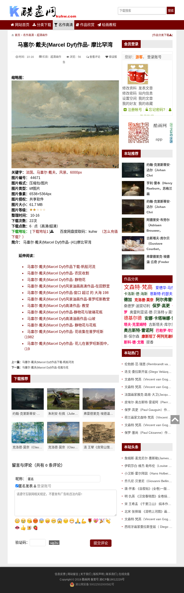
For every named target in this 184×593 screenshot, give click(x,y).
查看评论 (94, 56)
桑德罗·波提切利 (137, 306)
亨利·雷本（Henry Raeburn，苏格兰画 (159, 188)
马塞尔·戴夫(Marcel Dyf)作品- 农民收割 (58, 273)
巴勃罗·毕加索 (167, 330)
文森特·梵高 (139, 287)
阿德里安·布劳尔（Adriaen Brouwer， (158, 225)
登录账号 (154, 57)
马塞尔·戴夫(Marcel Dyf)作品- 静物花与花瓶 (61, 325)
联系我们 (111, 574)
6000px (76, 172)
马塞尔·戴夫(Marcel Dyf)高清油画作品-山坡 (61, 319)
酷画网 (86, 579)
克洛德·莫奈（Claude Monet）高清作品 (40, 447)
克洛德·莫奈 (143, 300)
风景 (62, 172)
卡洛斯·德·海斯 (136, 294)
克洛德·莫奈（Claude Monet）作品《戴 (76, 447)
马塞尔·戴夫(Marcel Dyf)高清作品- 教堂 (58, 306)
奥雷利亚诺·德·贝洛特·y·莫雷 (153, 312)
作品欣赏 (86, 25)
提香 (149, 342)
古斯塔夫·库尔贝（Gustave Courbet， (158, 243)
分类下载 (43, 25)
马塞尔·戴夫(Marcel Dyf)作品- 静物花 (56, 280)
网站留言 (73, 574)
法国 (29, 172)
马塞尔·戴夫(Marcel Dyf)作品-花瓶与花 (45, 367)
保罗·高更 (161, 306)
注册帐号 (134, 110)
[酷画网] (43, 11)
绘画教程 (108, 25)
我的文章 (145, 98)
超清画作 (42, 35)
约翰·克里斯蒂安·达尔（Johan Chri (37, 413)
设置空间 (129, 98)
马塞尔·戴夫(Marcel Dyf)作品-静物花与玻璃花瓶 (65, 312)
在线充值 (124, 574)
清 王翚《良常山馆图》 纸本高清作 (108, 447)
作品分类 (131, 279)
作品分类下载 (161, 35)
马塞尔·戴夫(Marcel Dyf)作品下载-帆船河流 (61, 267)
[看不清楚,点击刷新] (54, 542)
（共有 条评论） (48, 465)
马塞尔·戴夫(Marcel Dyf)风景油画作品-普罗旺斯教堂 (68, 299)
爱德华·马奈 (165, 288)
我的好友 (129, 104)
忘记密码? (156, 110)
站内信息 (145, 93)
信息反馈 (60, 574)
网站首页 (21, 25)
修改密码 (129, 93)
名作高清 (65, 25)
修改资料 (129, 88)
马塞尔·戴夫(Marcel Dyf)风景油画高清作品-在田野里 (68, 286)
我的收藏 (145, 104)
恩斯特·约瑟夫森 (163, 294)
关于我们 (85, 574)
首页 (17, 35)
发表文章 (145, 88)
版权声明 (98, 574)
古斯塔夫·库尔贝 (162, 324)
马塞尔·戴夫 (46, 172)
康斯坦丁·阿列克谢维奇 (160, 336)
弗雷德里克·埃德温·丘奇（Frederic (108, 413)
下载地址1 (40, 231)
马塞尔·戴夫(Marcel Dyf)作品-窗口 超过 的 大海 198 (68, 293)
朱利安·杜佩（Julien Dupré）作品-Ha (74, 413)
